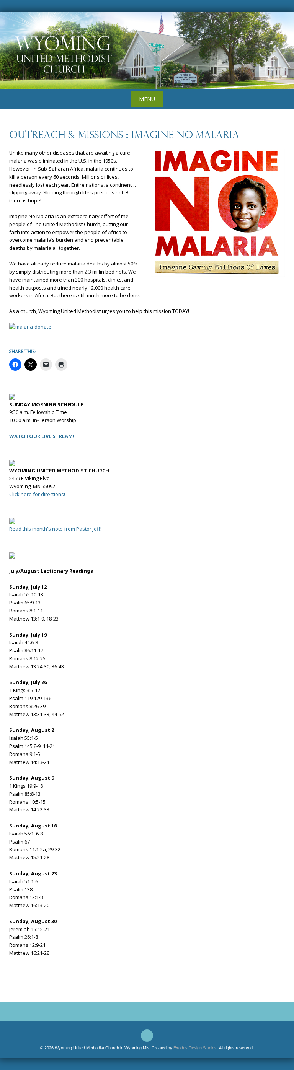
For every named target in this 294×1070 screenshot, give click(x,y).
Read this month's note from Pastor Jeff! (55, 528)
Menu (147, 99)
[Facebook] (147, 1035)
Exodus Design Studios (195, 1048)
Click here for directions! (37, 494)
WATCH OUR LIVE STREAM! (41, 436)
